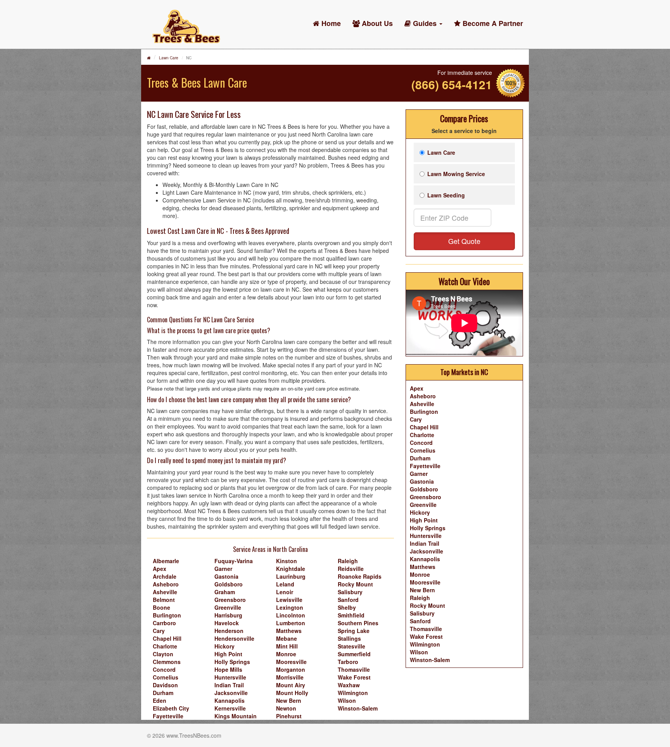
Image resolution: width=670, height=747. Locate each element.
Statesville (351, 646)
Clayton (163, 654)
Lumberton (290, 623)
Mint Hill (287, 646)
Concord (164, 669)
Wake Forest (354, 677)
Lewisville (289, 599)
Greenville (227, 607)
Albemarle (166, 561)
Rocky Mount (355, 584)
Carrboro (164, 623)
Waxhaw (349, 685)
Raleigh (348, 561)
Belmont (164, 599)
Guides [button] (425, 23)
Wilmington (353, 693)
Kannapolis (229, 700)
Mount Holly (292, 693)
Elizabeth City (171, 708)
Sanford (348, 599)
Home (330, 23)
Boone (161, 607)
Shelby (347, 607)
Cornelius (165, 677)
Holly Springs (232, 662)
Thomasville (354, 669)
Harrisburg (228, 615)
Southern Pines (358, 623)
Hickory (224, 646)
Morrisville (290, 677)
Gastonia (226, 576)
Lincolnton (290, 615)
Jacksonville (231, 693)
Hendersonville (234, 638)
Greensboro (230, 599)
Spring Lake (354, 631)
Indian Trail (229, 685)
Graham (224, 592)
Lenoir (284, 592)
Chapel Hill (167, 638)
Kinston (286, 561)
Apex (159, 568)
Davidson (165, 685)
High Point (228, 654)
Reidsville (351, 568)
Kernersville (230, 708)
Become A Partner (492, 23)
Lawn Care (168, 58)
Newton (286, 708)
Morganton (290, 669)
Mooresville (291, 662)
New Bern (288, 700)
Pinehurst (289, 716)
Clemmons (167, 662)
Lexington (289, 607)
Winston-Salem (358, 708)
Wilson (347, 700)
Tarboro (348, 662)
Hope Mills (228, 669)
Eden (159, 700)
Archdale (164, 576)
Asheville (165, 592)
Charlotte (165, 646)
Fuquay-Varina (233, 561)
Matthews (289, 631)
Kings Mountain (235, 716)
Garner (223, 568)
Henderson (228, 631)
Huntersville (230, 677)
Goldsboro (228, 584)
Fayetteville (168, 716)
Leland (285, 584)
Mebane (286, 638)
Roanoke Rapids (360, 576)
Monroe (286, 654)
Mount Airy (290, 685)
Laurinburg (291, 576)
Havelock (226, 623)
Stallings (349, 638)
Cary (159, 631)
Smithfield (351, 615)
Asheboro (166, 584)
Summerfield (354, 654)
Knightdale (290, 568)
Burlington (167, 615)
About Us (376, 23)
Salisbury (350, 592)
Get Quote (464, 241)
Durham (163, 693)
